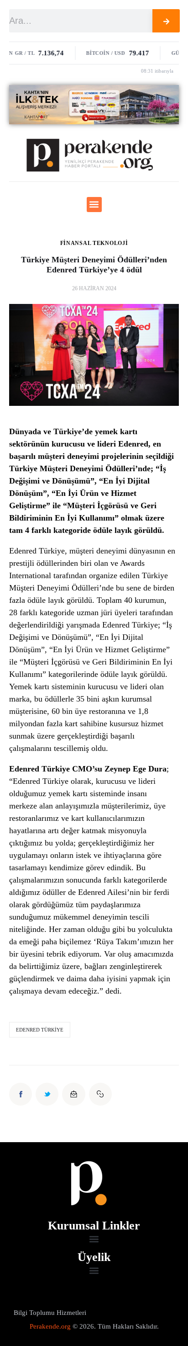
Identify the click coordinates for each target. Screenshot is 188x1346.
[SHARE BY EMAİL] (73, 1094)
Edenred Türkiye (39, 1029)
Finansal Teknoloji (94, 243)
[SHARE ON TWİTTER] (47, 1094)
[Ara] (166, 20)
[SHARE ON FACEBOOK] (20, 1094)
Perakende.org (50, 1326)
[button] (94, 204)
